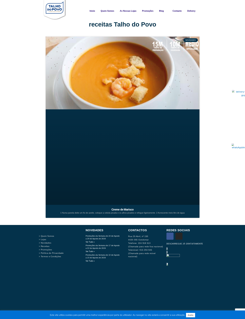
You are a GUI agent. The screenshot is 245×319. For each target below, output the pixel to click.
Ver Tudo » (90, 242)
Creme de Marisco (122, 209)
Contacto (177, 11)
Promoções (147, 11)
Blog (161, 11)
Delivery (191, 11)
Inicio (92, 11)
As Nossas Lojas (128, 11)
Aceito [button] (190, 315)
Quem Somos (107, 11)
